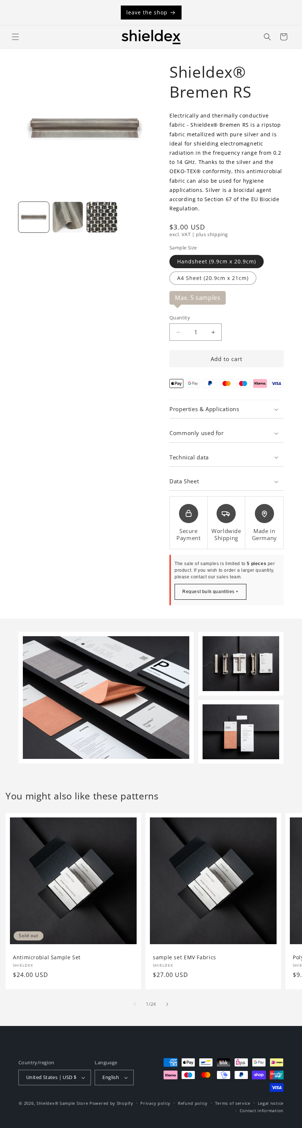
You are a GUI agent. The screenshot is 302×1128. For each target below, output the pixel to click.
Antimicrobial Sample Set (47, 957)
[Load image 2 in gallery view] (68, 217)
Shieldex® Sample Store (62, 1103)
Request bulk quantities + (210, 591)
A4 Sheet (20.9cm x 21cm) (213, 277)
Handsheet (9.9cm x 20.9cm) (216, 261)
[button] (15, 37)
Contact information (262, 1110)
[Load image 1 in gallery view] (33, 217)
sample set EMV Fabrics (184, 957)
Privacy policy (155, 1103)
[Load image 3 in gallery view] (102, 217)
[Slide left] (135, 1004)
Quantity (179, 317)
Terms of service (232, 1103)
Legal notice (271, 1103)
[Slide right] (167, 1004)
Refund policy (193, 1103)
